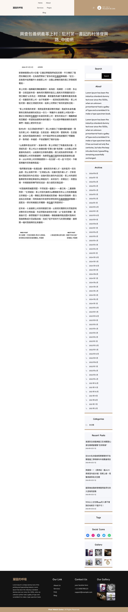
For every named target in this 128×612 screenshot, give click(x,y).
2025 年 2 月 (93, 249)
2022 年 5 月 (93, 375)
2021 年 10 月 (93, 392)
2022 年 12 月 (94, 345)
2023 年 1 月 (93, 341)
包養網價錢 (64, 199)
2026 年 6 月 (93, 182)
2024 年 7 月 (93, 278)
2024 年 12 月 (94, 257)
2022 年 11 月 (93, 350)
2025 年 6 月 (93, 232)
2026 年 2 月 (93, 199)
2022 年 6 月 (93, 371)
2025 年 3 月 (93, 245)
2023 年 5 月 (93, 324)
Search (106, 76)
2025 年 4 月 (93, 241)
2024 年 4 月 (93, 291)
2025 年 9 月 (93, 220)
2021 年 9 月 (93, 396)
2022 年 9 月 (93, 358)
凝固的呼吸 (18, 7)
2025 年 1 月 (93, 253)
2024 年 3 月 (93, 295)
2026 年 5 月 (93, 186)
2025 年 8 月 (93, 224)
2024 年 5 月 (93, 287)
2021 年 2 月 (93, 408)
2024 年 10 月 (94, 266)
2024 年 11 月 (93, 262)
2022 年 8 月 (93, 362)
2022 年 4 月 (93, 379)
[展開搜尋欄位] (93, 8)
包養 (51, 202)
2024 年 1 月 (93, 304)
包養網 (58, 76)
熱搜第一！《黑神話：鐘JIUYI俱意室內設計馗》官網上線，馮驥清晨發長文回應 (98, 473)
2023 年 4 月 (93, 329)
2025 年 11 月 (93, 211)
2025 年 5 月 (93, 236)
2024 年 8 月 (93, 274)
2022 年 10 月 (94, 354)
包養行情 (53, 156)
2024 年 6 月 (93, 283)
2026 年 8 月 (93, 173)
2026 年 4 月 (93, 190)
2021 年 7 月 (93, 404)
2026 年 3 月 (93, 194)
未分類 (91, 425)
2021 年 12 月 (93, 383)
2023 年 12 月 (94, 308)
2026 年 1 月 (93, 203)
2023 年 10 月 (94, 316)
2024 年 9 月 (93, 270)
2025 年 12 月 (94, 207)
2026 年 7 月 (93, 178)
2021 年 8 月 (93, 400)
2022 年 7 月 (93, 366)
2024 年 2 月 (93, 299)
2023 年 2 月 (93, 337)
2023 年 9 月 (93, 320)
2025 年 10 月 (94, 215)
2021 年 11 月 (93, 387)
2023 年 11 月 (93, 312)
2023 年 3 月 (93, 333)
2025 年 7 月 (93, 228)
